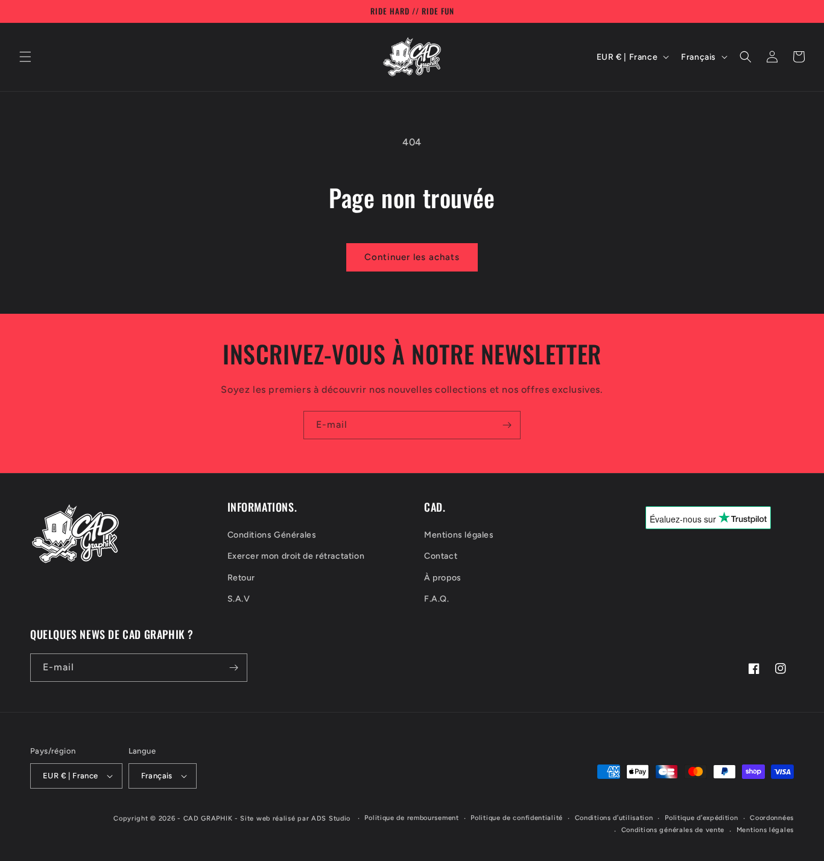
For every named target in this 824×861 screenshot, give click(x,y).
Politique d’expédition (701, 818)
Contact (440, 556)
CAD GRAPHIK (208, 818)
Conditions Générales (272, 535)
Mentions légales (459, 535)
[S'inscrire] (506, 425)
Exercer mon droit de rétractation (296, 556)
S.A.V (238, 599)
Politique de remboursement (411, 818)
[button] (25, 56)
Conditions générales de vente (672, 830)
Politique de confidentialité (517, 818)
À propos (442, 578)
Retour (241, 578)
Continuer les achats (412, 257)
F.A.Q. (436, 599)
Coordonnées (772, 818)
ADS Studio (330, 818)
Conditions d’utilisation (614, 818)
